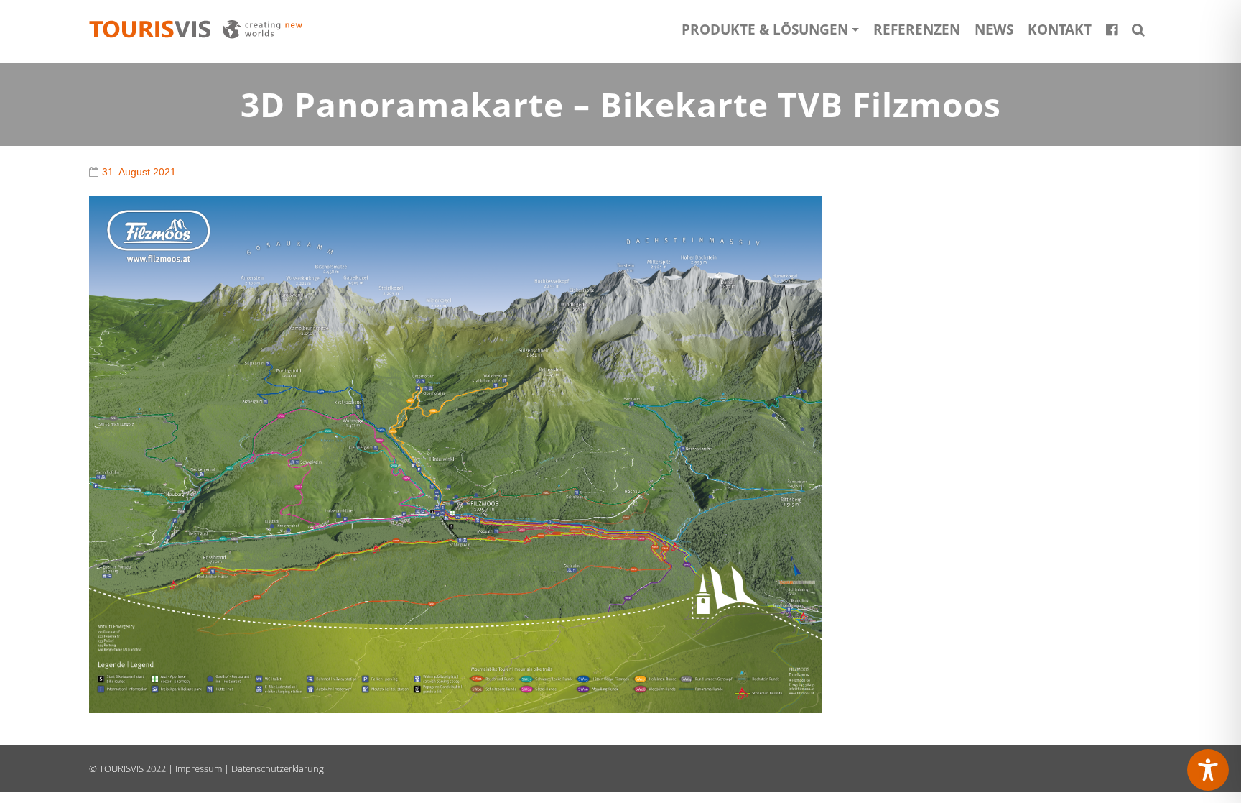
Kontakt (1060, 29)
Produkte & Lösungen (765, 29)
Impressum (198, 768)
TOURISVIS (121, 768)
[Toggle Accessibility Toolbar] (1208, 770)
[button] (1138, 29)
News (994, 29)
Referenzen (916, 29)
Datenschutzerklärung (277, 768)
